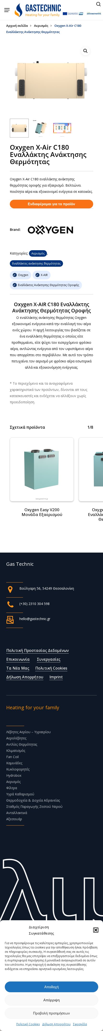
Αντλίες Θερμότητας (21, 744)
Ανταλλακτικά (16, 812)
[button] (95, 930)
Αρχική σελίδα (17, 25)
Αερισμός (41, 25)
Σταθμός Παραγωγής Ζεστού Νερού (34, 806)
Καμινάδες (14, 763)
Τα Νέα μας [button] (17, 668)
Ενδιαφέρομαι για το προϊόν (51, 204)
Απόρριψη (51, 1000)
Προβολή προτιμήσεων (51, 1013)
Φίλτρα (11, 788)
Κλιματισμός (15, 750)
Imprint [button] (56, 677)
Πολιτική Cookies (28, 1024)
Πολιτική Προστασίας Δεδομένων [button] (37, 650)
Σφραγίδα (80, 1024)
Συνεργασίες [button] (48, 659)
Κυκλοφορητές (17, 769)
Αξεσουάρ (14, 819)
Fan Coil (12, 756)
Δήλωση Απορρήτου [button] (24, 677)
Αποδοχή (51, 987)
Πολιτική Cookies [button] (51, 668)
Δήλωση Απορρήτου (56, 1024)
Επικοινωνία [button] (18, 659)
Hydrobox (13, 775)
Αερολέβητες (16, 738)
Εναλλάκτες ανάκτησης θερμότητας (36, 263)
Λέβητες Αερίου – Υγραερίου (28, 732)
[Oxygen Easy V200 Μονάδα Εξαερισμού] (42, 469)
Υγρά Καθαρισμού (20, 794)
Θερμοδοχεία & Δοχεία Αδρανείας (33, 800)
